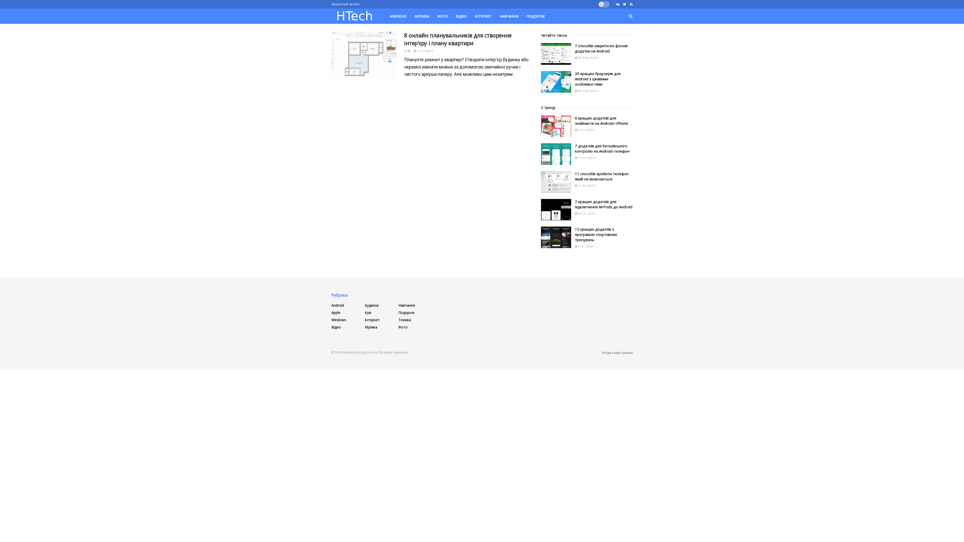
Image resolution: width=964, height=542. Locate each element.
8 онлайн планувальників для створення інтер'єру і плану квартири (458, 39)
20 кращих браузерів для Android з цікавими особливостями (598, 79)
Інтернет (483, 16)
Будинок (372, 305)
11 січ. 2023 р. (587, 158)
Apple (335, 312)
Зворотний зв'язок (345, 4)
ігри (368, 312)
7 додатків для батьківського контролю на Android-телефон (602, 148)
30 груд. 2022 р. (588, 57)
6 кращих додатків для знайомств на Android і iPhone (601, 120)
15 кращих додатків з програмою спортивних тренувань (596, 234)
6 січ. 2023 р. (586, 130)
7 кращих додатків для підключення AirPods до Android (603, 204)
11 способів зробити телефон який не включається (602, 176)
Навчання (509, 16)
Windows (338, 319)
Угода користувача (617, 352)
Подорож (535, 16)
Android (398, 16)
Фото (442, 16)
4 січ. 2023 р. (586, 246)
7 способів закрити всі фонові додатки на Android (601, 48)
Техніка (404, 319)
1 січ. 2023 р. (425, 51)
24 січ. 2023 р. (587, 213)
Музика (421, 16)
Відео (461, 16)
